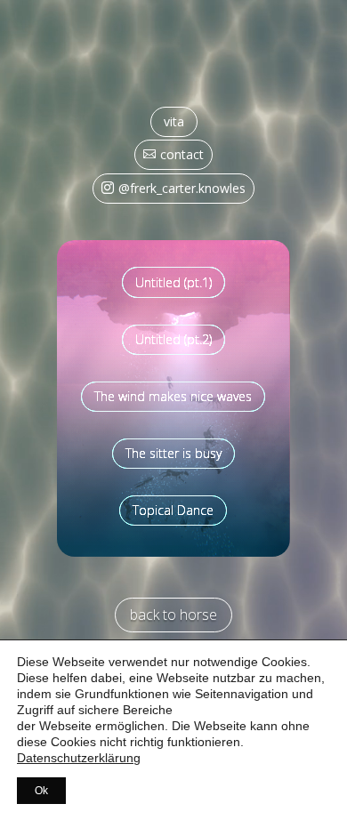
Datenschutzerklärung (79, 758)
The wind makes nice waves (173, 396)
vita (174, 121)
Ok (41, 790)
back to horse (173, 614)
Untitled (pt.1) (173, 282)
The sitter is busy (173, 453)
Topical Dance (173, 510)
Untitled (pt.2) (173, 339)
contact (182, 154)
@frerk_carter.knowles (182, 188)
